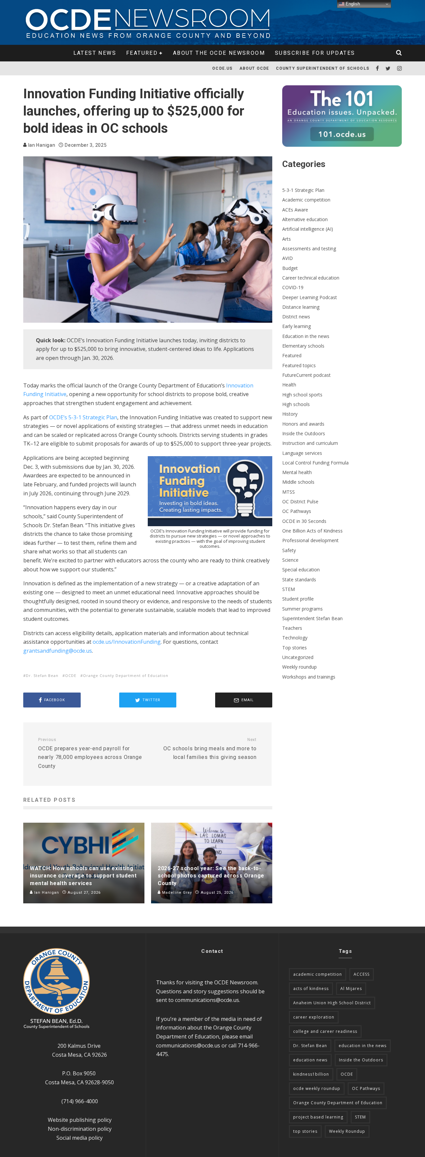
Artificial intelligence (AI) (307, 229)
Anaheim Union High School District (332, 1003)
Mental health (297, 472)
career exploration (313, 1017)
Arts (286, 239)
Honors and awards (303, 424)
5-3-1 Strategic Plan (303, 190)
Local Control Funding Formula (315, 462)
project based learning (318, 1117)
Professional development (310, 540)
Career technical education (310, 278)
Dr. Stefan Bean (42, 675)
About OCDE (254, 68)
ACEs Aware (295, 210)
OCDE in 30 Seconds (304, 521)
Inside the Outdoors (303, 433)
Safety (289, 550)
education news (310, 1060)
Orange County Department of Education (125, 675)
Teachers (292, 628)
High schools (296, 404)
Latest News (94, 53)
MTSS (288, 492)
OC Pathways (296, 511)
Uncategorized (297, 657)
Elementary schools (303, 346)
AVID (287, 258)
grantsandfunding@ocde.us (57, 650)
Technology (294, 637)
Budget (290, 268)
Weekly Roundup (347, 1131)
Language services (302, 453)
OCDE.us (222, 68)
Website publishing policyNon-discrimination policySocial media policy (80, 1128)
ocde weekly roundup (316, 1088)
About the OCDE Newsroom (219, 53)
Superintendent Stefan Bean (312, 618)
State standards (299, 579)
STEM (288, 589)
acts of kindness (311, 988)
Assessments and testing (309, 248)
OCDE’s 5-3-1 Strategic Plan (83, 417)
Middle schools (298, 482)
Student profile (298, 599)
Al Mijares (351, 988)
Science (290, 560)
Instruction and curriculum (310, 443)
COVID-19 (292, 287)
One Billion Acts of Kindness (312, 531)
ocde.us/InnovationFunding (127, 641)
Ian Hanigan (41, 145)
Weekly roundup (299, 667)
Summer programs (302, 609)
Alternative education (305, 219)
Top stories (294, 647)
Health (289, 384)
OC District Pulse (300, 501)
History (290, 414)
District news (296, 316)
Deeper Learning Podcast (309, 297)
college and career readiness (325, 1031)
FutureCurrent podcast (306, 375)
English (352, 3)
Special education (301, 569)
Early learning (296, 326)
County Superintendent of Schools (322, 68)
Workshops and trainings (308, 677)
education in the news (362, 1045)
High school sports (302, 394)
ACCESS (362, 974)
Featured (142, 53)
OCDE (70, 675)
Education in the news (305, 336)
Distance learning (300, 307)
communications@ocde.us (207, 1000)
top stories (305, 1131)
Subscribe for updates (315, 53)
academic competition (317, 974)
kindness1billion (311, 1074)
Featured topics (299, 365)
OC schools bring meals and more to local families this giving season (210, 748)
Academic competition (306, 200)
